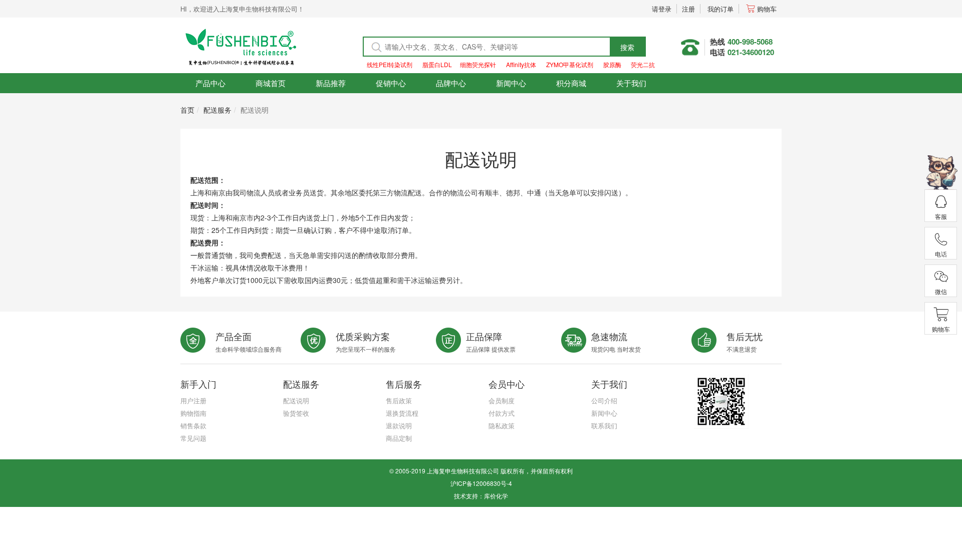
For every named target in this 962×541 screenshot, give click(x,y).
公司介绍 (604, 400)
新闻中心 (511, 83)
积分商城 (571, 83)
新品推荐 (331, 83)
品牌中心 (451, 83)
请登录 (661, 9)
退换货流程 (402, 413)
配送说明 (296, 400)
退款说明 (399, 425)
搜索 (627, 47)
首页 (187, 110)
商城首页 (271, 83)
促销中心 (391, 83)
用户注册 (193, 400)
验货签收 (296, 413)
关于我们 (631, 83)
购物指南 (193, 413)
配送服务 (217, 110)
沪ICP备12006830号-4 (481, 483)
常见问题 (193, 438)
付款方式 (502, 413)
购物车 (767, 9)
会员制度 (502, 400)
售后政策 (399, 400)
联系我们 (604, 425)
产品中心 (210, 83)
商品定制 (399, 438)
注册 (688, 9)
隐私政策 (502, 425)
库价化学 (496, 495)
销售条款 (193, 425)
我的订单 (720, 9)
